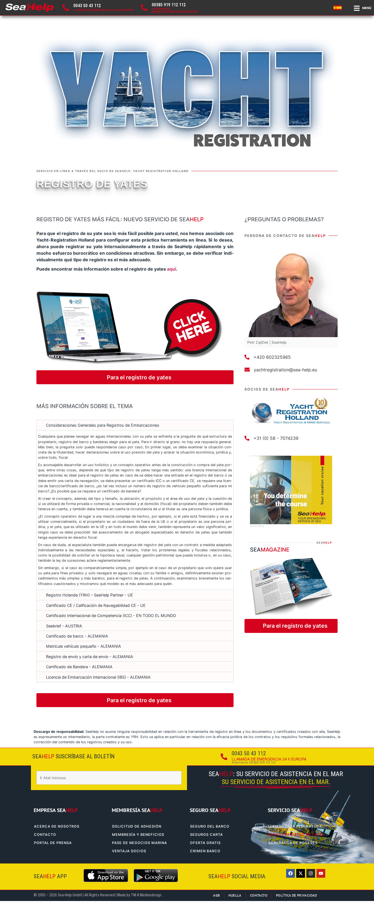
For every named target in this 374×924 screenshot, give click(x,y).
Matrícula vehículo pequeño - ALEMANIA (83, 646)
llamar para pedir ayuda (295, 826)
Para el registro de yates (296, 835)
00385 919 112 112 (169, 4)
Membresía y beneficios (138, 835)
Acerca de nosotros (56, 826)
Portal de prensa (53, 843)
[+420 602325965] (246, 357)
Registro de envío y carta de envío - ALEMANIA (89, 656)
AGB (216, 895)
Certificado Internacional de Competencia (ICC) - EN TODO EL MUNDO (111, 615)
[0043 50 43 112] (65, 7)
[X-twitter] (300, 873)
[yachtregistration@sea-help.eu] (247, 369)
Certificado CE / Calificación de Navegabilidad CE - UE (96, 605)
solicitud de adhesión (136, 826)
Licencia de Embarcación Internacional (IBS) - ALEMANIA (98, 677)
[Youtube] (321, 873)
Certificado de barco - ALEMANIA (77, 636)
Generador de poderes (293, 843)
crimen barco (205, 851)
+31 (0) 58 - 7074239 (276, 438)
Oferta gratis (205, 843)
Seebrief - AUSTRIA (64, 626)
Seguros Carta (206, 835)
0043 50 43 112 (87, 5)
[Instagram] (310, 873)
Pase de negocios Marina (139, 843)
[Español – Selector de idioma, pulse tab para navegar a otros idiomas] (338, 7)
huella (234, 895)
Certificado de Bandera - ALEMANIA (79, 666)
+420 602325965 (272, 357)
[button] (135, 425)
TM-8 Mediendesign (146, 895)
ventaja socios (129, 851)
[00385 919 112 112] (144, 7)
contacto (45, 835)
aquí (171, 269)
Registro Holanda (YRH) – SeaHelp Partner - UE (89, 595)
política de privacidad (296, 895)
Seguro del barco (209, 826)
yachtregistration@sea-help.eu (285, 369)
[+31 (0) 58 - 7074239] (246, 438)
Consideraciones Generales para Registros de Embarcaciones (102, 425)
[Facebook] (290, 873)
